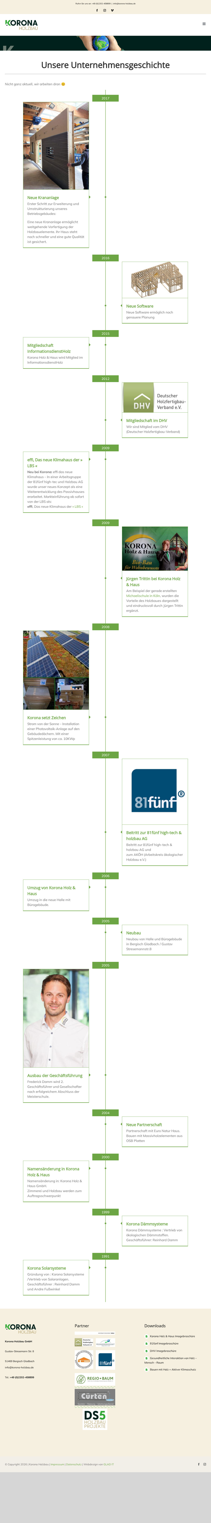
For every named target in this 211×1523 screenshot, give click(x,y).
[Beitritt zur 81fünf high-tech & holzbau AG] (155, 791)
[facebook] (198, 1464)
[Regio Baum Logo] (95, 1375)
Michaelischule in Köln (143, 596)
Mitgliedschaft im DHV (146, 420)
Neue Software (139, 306)
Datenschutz (74, 1464)
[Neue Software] (155, 280)
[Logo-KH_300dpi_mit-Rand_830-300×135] (105, 1340)
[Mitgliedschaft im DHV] (155, 397)
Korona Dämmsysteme (147, 1224)
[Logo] (84, 1352)
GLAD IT (109, 1464)
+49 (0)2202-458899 (22, 1377)
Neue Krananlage (43, 197)
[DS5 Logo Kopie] (95, 1412)
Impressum (57, 1464)
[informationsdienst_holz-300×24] (95, 1333)
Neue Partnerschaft (144, 1124)
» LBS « (77, 506)
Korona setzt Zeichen (46, 717)
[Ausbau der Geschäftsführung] (56, 1018)
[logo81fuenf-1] (105, 1352)
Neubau (133, 932)
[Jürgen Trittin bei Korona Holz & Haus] (155, 549)
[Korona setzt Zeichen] (56, 670)
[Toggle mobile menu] (204, 24)
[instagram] (204, 1464)
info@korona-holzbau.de (124, 3)
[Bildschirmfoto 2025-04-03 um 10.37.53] (95, 1390)
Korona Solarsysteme (46, 1268)
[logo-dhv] (84, 1340)
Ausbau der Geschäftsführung (54, 1075)
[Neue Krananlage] (56, 145)
